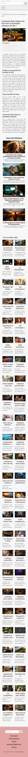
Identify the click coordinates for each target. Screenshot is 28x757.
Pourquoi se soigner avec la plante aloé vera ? (8, 638)
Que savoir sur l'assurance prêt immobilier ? (7, 580)
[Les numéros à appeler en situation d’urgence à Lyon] (7, 707)
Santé (14, 741)
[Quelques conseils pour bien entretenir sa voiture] (20, 592)
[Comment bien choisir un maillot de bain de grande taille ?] (20, 456)
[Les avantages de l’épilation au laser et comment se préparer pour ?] (20, 320)
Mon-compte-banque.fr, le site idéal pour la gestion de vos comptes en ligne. (14, 200)
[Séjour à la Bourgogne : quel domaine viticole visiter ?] (20, 650)
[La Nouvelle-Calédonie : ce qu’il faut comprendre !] (7, 437)
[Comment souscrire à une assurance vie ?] (20, 359)
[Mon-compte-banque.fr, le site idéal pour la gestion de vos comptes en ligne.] (14, 190)
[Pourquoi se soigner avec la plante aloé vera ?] (7, 630)
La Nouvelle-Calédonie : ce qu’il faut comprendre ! (8, 445)
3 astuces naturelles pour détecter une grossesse (8, 561)
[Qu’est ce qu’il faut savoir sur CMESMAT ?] (7, 359)
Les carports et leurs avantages (7, 541)
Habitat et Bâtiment (14, 754)
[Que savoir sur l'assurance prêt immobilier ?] (7, 572)
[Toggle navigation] (3, 8)
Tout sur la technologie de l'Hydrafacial (20, 542)
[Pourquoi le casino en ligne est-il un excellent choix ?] (20, 611)
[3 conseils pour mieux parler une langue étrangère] (7, 592)
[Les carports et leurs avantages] (7, 534)
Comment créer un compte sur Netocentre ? (20, 580)
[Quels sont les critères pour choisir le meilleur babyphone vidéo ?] (20, 495)
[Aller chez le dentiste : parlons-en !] (7, 418)
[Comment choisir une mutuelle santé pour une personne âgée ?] (20, 437)
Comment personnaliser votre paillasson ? (20, 387)
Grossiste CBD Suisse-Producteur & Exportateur (8, 290)
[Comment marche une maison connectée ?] (20, 418)
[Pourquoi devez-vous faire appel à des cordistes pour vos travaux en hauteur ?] (7, 514)
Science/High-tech (14, 744)
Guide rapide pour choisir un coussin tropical (20, 696)
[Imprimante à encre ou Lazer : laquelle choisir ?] (7, 320)
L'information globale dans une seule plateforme (20, 484)
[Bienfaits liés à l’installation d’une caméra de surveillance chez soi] (20, 669)
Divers (7, 13)
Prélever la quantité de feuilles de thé (11, 45)
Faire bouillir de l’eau (8, 48)
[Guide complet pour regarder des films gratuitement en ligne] (20, 514)
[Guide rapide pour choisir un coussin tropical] (20, 688)
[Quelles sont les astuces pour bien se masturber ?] (20, 630)
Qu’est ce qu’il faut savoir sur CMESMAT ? (8, 367)
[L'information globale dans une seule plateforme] (20, 476)
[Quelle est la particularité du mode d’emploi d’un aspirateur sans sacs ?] (7, 669)
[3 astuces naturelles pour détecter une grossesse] (7, 553)
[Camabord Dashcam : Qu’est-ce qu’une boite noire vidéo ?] (7, 398)
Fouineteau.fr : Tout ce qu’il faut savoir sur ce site (14, 178)
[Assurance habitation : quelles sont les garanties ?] (20, 301)
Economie (14, 736)
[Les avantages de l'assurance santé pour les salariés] (20, 282)
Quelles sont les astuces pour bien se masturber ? (20, 638)
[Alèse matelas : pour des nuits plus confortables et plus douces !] (7, 378)
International (14, 739)
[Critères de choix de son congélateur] (7, 456)
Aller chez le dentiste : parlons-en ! (8, 425)
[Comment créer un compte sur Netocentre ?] (20, 572)
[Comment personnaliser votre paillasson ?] (20, 378)
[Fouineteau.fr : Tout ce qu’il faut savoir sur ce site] (14, 169)
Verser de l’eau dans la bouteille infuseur (12, 50)
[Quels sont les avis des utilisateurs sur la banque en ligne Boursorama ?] (7, 301)
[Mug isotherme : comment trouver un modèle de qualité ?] (20, 340)
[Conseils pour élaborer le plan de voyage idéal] (7, 611)
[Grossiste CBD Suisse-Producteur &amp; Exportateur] (7, 282)
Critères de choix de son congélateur (8, 463)
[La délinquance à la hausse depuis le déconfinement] (14, 214)
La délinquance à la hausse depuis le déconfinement (14, 223)
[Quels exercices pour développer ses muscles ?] (7, 340)
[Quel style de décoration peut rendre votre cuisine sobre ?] (20, 707)
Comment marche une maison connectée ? (20, 426)
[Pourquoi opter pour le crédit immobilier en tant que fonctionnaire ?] (20, 398)
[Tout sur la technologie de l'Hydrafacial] (20, 534)
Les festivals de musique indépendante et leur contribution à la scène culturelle (14, 156)
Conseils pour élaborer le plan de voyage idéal (8, 619)
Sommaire (6, 43)
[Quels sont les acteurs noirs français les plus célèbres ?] (7, 650)
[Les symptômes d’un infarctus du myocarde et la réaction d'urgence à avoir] (7, 688)
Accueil (2, 13)
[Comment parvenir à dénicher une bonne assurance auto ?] (20, 553)
